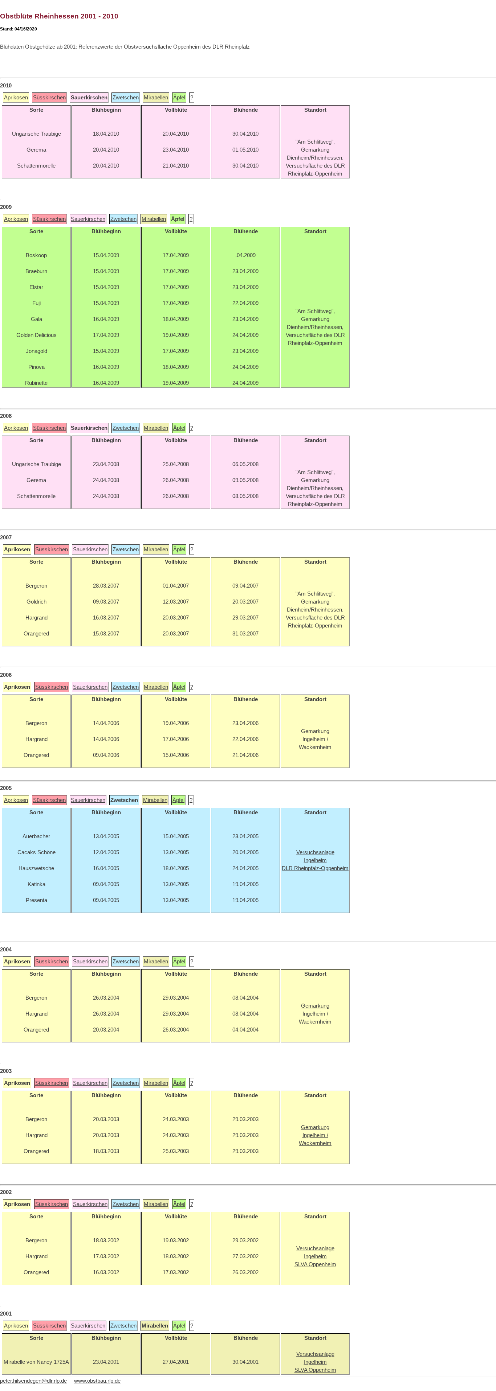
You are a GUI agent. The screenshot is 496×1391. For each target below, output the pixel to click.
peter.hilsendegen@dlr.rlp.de (33, 1381)
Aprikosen (16, 97)
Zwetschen (126, 97)
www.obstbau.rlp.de (97, 1381)
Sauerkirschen (88, 219)
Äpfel (179, 97)
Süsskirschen (49, 97)
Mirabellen (156, 97)
